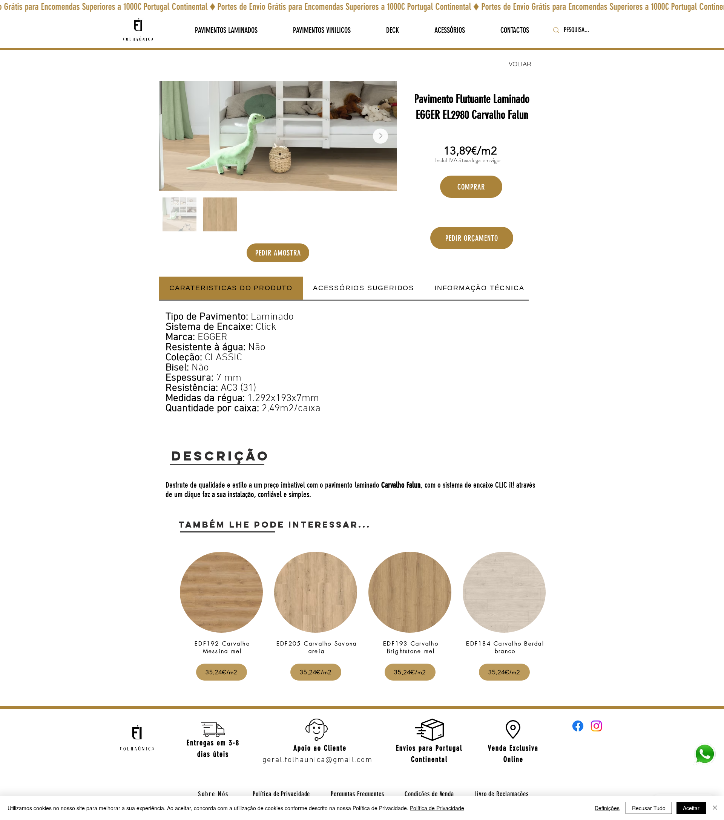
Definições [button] (607, 808)
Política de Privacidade (437, 808)
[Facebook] (578, 726)
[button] (226, 30)
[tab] (231, 289)
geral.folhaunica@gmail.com (317, 760)
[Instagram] (596, 726)
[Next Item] (380, 136)
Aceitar (691, 808)
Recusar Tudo (649, 808)
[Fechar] (714, 808)
